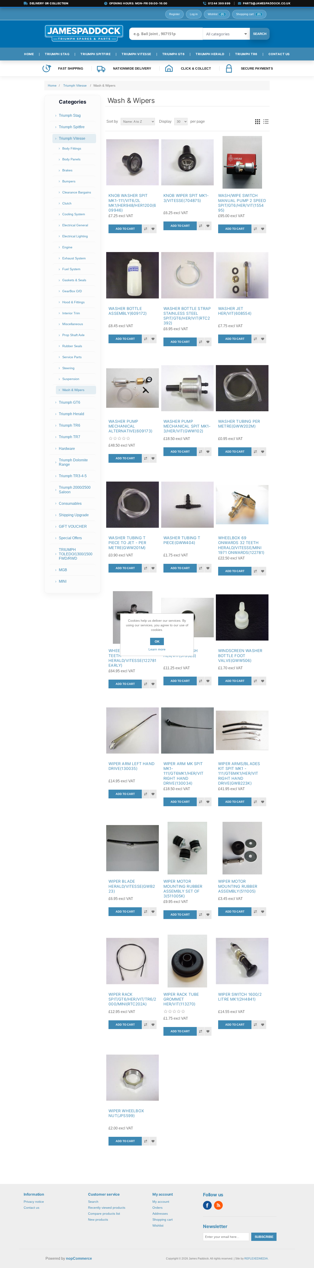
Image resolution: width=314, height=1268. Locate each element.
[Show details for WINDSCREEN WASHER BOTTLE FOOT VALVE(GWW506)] (242, 617)
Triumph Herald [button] (210, 54)
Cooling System (73, 214)
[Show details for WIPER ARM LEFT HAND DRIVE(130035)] (132, 730)
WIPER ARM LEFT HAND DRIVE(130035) (131, 766)
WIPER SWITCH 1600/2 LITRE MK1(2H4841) (240, 996)
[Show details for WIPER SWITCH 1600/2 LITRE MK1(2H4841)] (242, 961)
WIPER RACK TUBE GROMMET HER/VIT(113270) (181, 999)
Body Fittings (71, 148)
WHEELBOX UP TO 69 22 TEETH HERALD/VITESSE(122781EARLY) (132, 658)
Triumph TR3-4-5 (73, 476)
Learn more (157, 649)
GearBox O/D (72, 291)
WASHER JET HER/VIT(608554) (234, 311)
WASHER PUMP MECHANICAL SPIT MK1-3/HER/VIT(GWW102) (187, 426)
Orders (157, 1207)
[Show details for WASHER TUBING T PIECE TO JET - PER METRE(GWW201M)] (132, 504)
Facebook (207, 1205)
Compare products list (104, 1213)
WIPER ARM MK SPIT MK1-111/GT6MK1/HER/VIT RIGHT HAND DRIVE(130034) (183, 773)
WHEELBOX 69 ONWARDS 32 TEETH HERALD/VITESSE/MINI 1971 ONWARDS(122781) (241, 545)
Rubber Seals (72, 346)
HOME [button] (29, 54)
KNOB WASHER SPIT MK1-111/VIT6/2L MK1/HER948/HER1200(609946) (132, 203)
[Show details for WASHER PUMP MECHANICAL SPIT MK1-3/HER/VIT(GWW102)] (187, 388)
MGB (63, 570)
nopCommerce (79, 1258)
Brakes (67, 170)
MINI (62, 581)
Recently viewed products (106, 1207)
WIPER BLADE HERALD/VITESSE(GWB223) (131, 886)
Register (174, 14)
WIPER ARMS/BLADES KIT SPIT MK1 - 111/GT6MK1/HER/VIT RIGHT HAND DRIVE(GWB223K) (239, 773)
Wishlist (157, 1225)
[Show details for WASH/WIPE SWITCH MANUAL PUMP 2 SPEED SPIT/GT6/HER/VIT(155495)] (242, 162)
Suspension (70, 379)
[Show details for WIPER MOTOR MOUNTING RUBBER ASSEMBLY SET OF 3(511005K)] (187, 848)
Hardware (67, 449)
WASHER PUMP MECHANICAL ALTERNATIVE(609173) (130, 426)
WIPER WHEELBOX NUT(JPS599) (126, 1113)
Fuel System (71, 269)
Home (52, 85)
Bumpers (68, 181)
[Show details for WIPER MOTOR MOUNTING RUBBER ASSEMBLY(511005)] (242, 848)
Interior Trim (71, 313)
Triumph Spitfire (72, 127)
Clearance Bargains (76, 192)
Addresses (160, 1213)
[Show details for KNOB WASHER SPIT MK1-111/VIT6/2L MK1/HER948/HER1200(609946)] (132, 162)
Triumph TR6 (69, 425)
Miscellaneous (72, 324)
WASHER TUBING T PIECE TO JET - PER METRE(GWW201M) (127, 543)
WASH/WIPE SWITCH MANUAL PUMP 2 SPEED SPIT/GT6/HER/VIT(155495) (242, 203)
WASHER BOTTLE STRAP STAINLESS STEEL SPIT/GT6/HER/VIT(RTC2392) (187, 316)
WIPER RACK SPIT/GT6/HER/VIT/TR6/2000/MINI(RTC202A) (132, 999)
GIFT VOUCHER (73, 526)
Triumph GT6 (69, 402)
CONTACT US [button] (279, 54)
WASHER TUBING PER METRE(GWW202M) (239, 423)
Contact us (31, 1207)
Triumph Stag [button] (57, 54)
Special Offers (70, 538)
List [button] (265, 121)
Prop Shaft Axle (73, 335)
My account (160, 1201)
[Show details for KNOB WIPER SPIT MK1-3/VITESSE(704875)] (187, 162)
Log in (194, 14)
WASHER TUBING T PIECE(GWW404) (181, 540)
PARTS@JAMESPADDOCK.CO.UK (266, 3)
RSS (218, 1205)
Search (259, 34)
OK (157, 641)
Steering (68, 368)
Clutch (66, 203)
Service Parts (72, 357)
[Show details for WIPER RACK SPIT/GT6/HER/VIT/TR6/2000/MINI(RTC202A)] (132, 961)
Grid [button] (257, 121)
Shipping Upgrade (74, 515)
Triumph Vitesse (72, 138)
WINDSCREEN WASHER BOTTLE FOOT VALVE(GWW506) (240, 655)
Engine (67, 247)
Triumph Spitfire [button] (95, 54)
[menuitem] (30, 54)
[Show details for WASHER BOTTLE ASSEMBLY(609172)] (132, 275)
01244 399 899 (219, 3)
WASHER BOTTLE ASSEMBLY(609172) (127, 311)
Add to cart (125, 228)
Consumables (70, 503)
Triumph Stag (70, 115)
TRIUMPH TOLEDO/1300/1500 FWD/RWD (75, 554)
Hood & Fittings (73, 302)
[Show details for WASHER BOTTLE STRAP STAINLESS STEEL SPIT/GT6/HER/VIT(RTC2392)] (187, 275)
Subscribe (264, 1237)
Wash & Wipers (73, 390)
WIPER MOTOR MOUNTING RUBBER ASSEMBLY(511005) (237, 886)
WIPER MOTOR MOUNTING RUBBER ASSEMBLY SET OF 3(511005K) (183, 888)
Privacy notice (34, 1201)
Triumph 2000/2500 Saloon (75, 489)
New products (98, 1219)
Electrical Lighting (75, 236)
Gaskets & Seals (74, 280)
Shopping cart (162, 1219)
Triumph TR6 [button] (246, 54)
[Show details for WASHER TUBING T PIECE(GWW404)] (187, 504)
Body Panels (71, 159)
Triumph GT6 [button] (173, 54)
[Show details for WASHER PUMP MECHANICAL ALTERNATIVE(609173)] (132, 388)
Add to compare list (145, 228)
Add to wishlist (153, 228)
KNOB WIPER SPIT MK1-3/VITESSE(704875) (186, 198)
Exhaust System (74, 258)
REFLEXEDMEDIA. (256, 1258)
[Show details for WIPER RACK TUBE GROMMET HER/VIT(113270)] (187, 961)
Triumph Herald (71, 414)
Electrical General (75, 225)
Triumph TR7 (69, 437)
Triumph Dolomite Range (73, 462)
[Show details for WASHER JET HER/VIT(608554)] (242, 275)
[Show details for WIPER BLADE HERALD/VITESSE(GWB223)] (132, 848)
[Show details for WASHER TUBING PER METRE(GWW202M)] (242, 388)
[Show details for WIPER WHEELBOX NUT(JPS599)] (132, 1077)
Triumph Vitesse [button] (136, 54)
